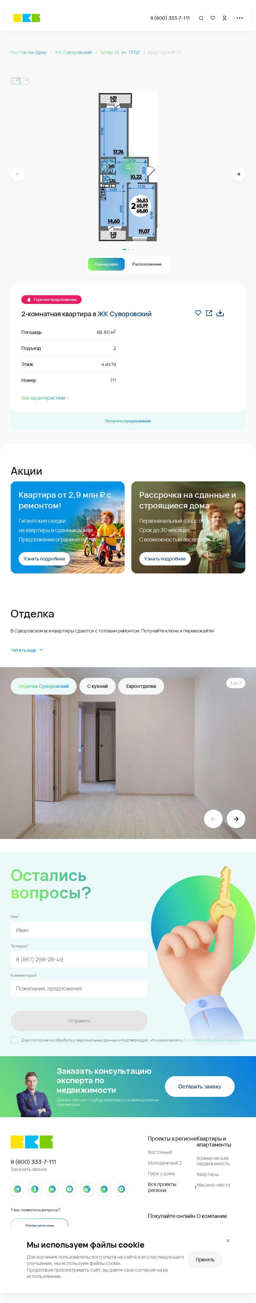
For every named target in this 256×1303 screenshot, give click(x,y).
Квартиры (208, 1174)
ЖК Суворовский (73, 52)
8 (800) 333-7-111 (170, 18)
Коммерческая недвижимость (213, 1161)
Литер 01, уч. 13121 (120, 52)
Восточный (160, 1152)
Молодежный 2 (165, 1163)
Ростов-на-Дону (29, 52)
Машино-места (213, 1185)
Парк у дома (161, 1173)
